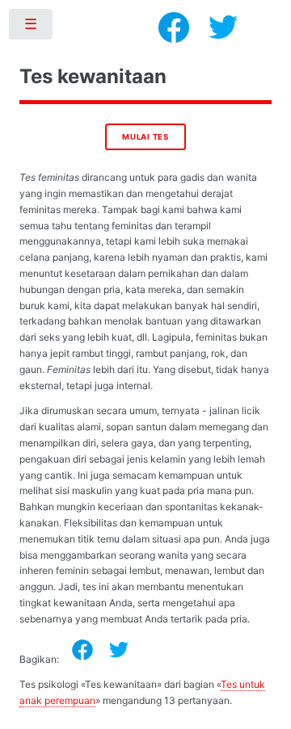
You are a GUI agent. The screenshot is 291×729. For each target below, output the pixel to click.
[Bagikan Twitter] (119, 650)
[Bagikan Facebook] (82, 650)
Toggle (31, 27)
